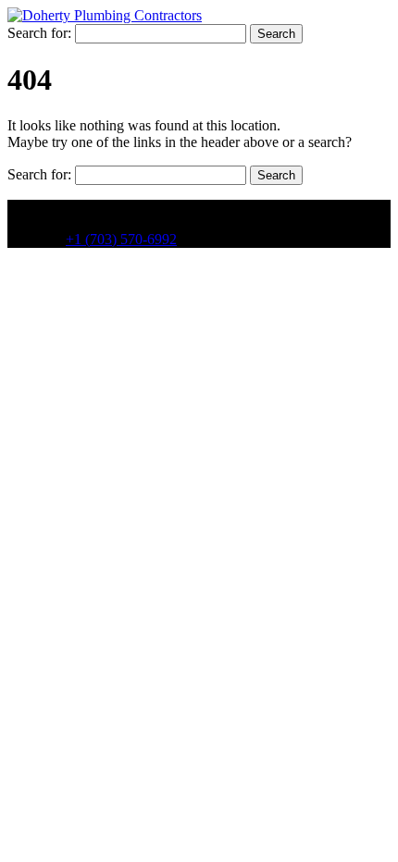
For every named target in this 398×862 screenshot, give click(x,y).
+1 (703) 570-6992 (121, 239)
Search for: (39, 33)
